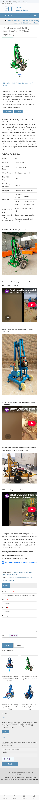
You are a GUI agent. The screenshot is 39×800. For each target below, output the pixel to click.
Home (10, 21)
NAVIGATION (7, 16)
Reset (19, 645)
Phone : (5, 600)
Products (17, 21)
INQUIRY (8, 111)
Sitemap (35, 779)
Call (14, 798)
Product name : (8, 592)
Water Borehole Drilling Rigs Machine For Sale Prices (10, 707)
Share (5, 798)
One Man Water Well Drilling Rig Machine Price (29, 707)
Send (7, 645)
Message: (5, 616)
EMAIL (18, 111)
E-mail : (5, 608)
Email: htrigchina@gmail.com (20, 772)
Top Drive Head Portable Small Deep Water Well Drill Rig (9, 679)
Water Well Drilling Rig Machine (25, 562)
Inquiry (24, 798)
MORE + (5, 731)
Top (34, 798)
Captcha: (5, 635)
